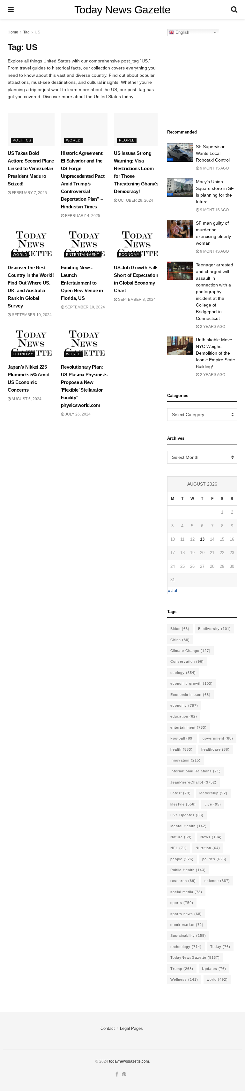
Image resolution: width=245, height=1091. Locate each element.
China (180, 640)
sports (181, 903)
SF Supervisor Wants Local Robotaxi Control (213, 153)
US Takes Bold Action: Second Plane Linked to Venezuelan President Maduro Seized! (31, 168)
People (127, 140)
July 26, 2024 (77, 414)
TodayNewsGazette (195, 957)
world (217, 979)
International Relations (195, 771)
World (73, 140)
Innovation (185, 760)
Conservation (187, 661)
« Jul (172, 590)
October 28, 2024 (135, 200)
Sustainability (188, 935)
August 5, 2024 (26, 399)
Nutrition (208, 848)
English (181, 32)
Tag (26, 32)
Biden (179, 629)
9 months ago (214, 168)
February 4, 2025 (82, 215)
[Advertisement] (206, 81)
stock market (187, 925)
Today (220, 947)
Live (212, 804)
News (211, 837)
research (183, 881)
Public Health (188, 870)
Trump (181, 969)
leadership (213, 793)
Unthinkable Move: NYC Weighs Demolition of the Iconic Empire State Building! (215, 353)
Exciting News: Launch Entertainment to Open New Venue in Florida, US (82, 283)
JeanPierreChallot (193, 782)
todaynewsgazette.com (129, 1061)
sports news (186, 914)
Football (182, 738)
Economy (129, 254)
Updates (214, 969)
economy (184, 705)
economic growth (191, 683)
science (217, 881)
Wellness (184, 979)
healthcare (215, 749)
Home (13, 32)
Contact (107, 1028)
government (218, 738)
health (181, 749)
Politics (22, 140)
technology (186, 947)
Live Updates (187, 815)
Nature (181, 837)
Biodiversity (214, 629)
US (37, 32)
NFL (178, 848)
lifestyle (183, 804)
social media (186, 892)
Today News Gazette (122, 9)
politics (214, 859)
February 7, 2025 (29, 193)
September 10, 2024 (31, 315)
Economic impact (190, 695)
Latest (180, 793)
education (183, 716)
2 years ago (212, 326)
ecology (183, 673)
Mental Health (188, 826)
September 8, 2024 (136, 299)
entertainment (188, 727)
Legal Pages (131, 1028)
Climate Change (190, 651)
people (182, 859)
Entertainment (83, 254)
